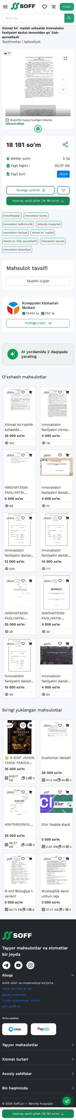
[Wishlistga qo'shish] (63, 190)
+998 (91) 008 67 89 (17, 988)
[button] (38, 975)
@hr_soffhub (11, 1006)
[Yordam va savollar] (66, 1101)
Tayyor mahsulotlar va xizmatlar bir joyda (35, 951)
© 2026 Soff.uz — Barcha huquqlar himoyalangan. (27, 1106)
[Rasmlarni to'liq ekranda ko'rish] (65, 58)
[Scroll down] (63, 89)
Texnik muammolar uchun (21, 1000)
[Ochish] (38, 129)
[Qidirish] (69, 18)
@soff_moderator (14, 994)
